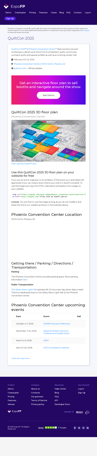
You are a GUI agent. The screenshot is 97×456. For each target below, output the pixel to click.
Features (43, 12)
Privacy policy (37, 404)
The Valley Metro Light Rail (24, 289)
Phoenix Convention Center (43, 49)
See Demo (48, 95)
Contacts (35, 393)
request (86, 30)
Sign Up (10, 18)
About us (35, 389)
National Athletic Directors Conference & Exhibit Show (56, 332)
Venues (11, 404)
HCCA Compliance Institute (56, 348)
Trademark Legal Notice (20, 358)
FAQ (68, 12)
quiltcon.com (20, 68)
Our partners (37, 397)
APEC (46, 340)
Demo (8, 12)
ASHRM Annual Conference (57, 324)
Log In (88, 12)
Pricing (32, 12)
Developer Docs (62, 404)
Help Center (60, 389)
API (56, 400)
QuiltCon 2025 (18, 49)
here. (25, 280)
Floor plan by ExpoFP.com (23, 164)
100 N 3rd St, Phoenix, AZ (53, 64)
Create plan (20, 12)
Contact (78, 12)
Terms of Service (39, 400)
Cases (54, 12)
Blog (61, 12)
